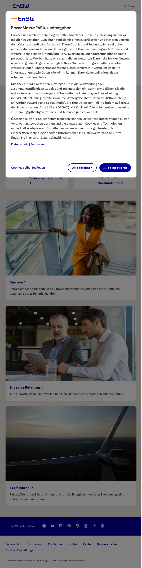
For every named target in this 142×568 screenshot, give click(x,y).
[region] (71, 284)
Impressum (38, 144)
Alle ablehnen (82, 167)
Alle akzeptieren (115, 167)
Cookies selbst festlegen (28, 167)
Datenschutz (19, 144)
